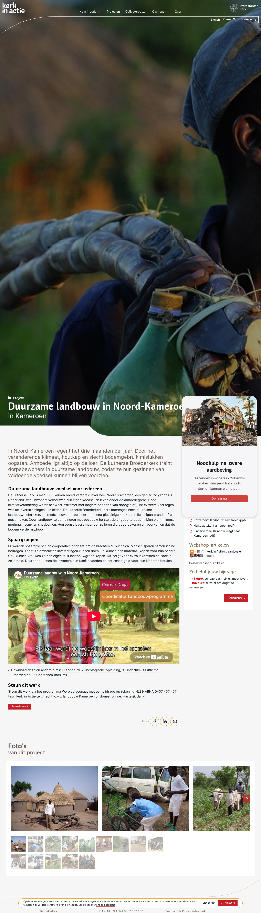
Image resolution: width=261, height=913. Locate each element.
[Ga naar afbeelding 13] (70, 862)
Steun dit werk (19, 706)
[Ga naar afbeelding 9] (155, 844)
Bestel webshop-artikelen (206, 563)
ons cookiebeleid (105, 904)
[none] (90, 12)
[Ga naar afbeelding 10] (18, 862)
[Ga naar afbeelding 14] (87, 862)
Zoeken (228, 19)
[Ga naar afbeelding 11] (35, 862)
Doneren (235, 598)
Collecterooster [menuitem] (135, 11)
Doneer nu (246, 19)
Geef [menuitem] (178, 11)
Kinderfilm (133, 670)
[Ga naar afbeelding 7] (121, 844)
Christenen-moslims (51, 675)
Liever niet (209, 903)
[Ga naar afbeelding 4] (70, 844)
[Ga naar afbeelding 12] (53, 862)
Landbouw (72, 670)
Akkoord (230, 903)
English (215, 20)
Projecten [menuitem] (113, 11)
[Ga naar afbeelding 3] (53, 844)
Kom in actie (88, 11)
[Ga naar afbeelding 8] (138, 844)
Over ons (158, 11)
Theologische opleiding (102, 670)
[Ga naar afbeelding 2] (35, 844)
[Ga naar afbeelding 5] (87, 844)
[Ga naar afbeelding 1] (18, 844)
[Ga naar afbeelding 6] (104, 844)
